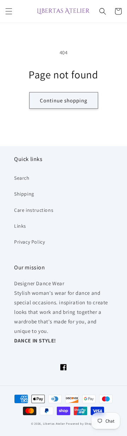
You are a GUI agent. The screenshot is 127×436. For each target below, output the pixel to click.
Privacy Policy (29, 242)
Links (20, 226)
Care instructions (33, 210)
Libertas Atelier (54, 423)
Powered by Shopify (81, 423)
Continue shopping (63, 100)
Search (22, 178)
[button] (9, 11)
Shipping (24, 194)
